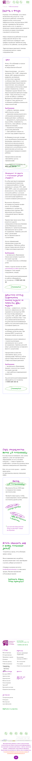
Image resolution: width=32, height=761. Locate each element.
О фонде (5, 650)
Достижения (6, 695)
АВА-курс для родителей (21, 678)
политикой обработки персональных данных (16, 751)
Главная (5, 6)
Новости (19, 671)
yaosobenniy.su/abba (12, 268)
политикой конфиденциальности (16, 753)
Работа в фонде (13, 6)
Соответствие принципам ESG (7, 668)
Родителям (20, 651)
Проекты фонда (7, 671)
